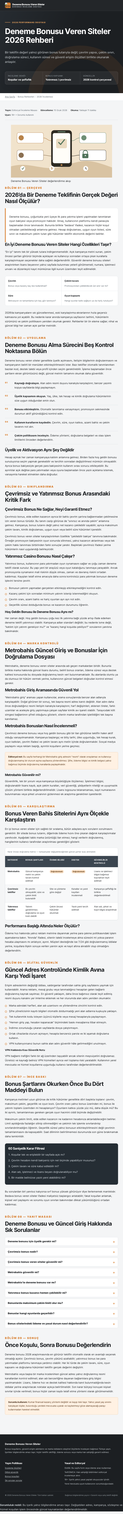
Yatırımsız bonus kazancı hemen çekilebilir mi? (37, 1292)
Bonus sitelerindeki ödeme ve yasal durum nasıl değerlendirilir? (48, 1323)
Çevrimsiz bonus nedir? (23, 1251)
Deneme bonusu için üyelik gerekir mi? (32, 1241)
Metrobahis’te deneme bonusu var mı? (32, 1282)
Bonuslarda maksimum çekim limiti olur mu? (35, 1302)
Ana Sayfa (10, 97)
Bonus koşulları (12, 1476)
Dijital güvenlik (11, 1472)
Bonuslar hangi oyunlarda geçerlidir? (31, 1313)
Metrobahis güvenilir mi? (23, 1272)
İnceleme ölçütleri (13, 1468)
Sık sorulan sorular (13, 1480)
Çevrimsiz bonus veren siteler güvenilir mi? (35, 1261)
